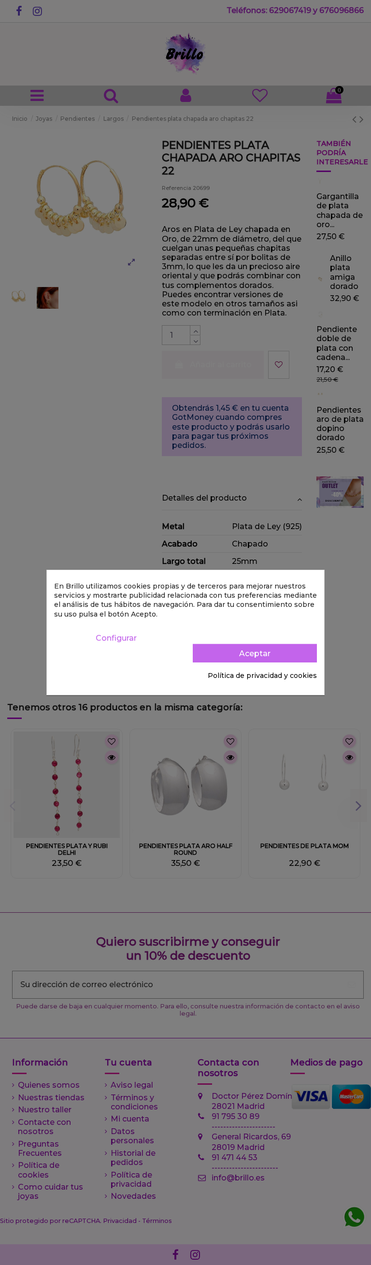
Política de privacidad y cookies (262, 675)
